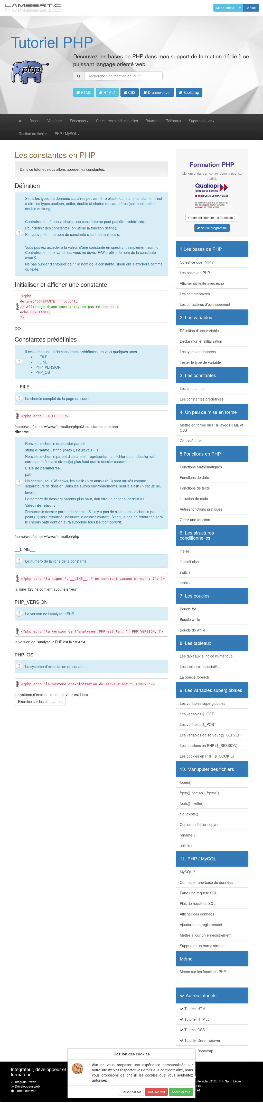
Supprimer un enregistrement (204, 945)
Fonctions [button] (78, 120)
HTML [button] (85, 92)
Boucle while (190, 619)
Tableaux (173, 120)
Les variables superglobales (202, 703)
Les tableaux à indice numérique (206, 656)
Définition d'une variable (199, 330)
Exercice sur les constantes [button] (40, 701)
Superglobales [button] (200, 120)
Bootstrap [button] (190, 92)
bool (140, 203)
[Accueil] (33, 8)
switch (185, 572)
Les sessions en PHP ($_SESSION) (209, 745)
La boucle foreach (194, 677)
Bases (35, 120)
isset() (185, 582)
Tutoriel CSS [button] (194, 1029)
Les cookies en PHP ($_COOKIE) (207, 756)
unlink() (186, 845)
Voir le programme (213, 228)
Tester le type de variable (200, 362)
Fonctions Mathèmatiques (201, 466)
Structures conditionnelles (117, 120)
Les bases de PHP (195, 272)
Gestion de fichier (32, 133)
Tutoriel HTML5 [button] (196, 1019)
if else (184, 551)
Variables (54, 120)
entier (150, 203)
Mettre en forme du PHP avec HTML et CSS (211, 427)
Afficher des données (197, 914)
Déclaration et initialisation (201, 341)
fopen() (186, 782)
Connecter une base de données (206, 882)
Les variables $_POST (198, 724)
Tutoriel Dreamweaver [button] (201, 1040)
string (45, 208)
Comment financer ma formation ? (212, 217)
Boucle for (188, 608)
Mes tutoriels (225, 7)
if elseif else (189, 561)
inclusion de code (194, 498)
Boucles (152, 120)
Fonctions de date (194, 477)
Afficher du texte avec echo (202, 283)
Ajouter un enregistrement (201, 924)
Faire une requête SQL (198, 892)
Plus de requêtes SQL (197, 903)
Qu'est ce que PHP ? (197, 262)
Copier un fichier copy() (199, 824)
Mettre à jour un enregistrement (205, 935)
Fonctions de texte (195, 488)
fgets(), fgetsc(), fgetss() (199, 792)
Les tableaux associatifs (199, 666)
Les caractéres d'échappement (205, 304)
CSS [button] (131, 92)
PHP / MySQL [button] (66, 133)
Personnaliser (131, 1092)
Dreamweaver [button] (159, 92)
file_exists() (189, 813)
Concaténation (191, 440)
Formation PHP (212, 164)
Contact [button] (251, 7)
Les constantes (192, 388)
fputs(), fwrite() (192, 803)
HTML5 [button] (109, 92)
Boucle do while (192, 630)
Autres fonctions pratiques (201, 509)
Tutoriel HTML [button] (195, 1008)
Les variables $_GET (197, 713)
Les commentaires (195, 293)
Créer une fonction (195, 519)
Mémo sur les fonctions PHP (203, 971)
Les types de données (198, 351)
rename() (187, 835)
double (30, 208)
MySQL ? (187, 871)
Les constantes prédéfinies (201, 399)
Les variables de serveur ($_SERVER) (211, 734)
